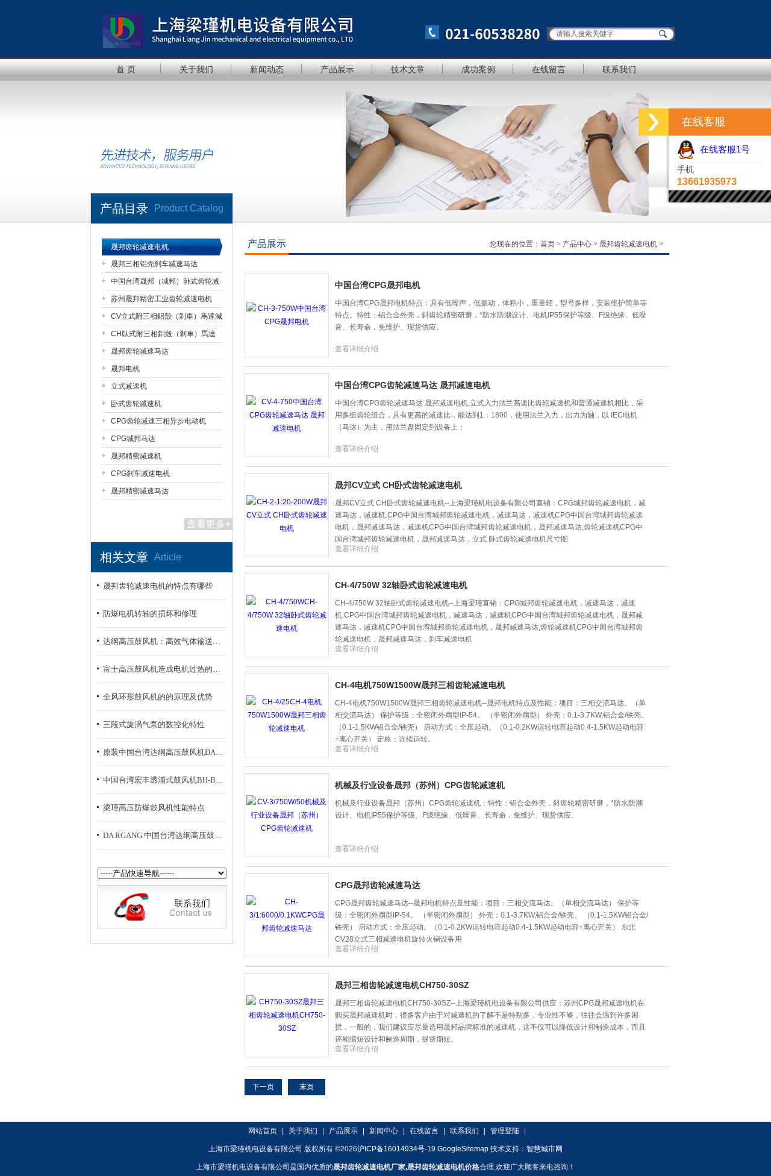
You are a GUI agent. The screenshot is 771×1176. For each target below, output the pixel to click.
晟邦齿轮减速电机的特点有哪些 (158, 585)
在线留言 (549, 69)
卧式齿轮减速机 (136, 403)
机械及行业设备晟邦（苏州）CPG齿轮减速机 (420, 785)
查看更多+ (209, 524)
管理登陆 (504, 1131)
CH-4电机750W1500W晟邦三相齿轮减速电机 (420, 685)
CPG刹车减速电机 (140, 473)
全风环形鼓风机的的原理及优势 (158, 696)
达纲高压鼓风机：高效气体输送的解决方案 (163, 641)
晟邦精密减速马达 (140, 491)
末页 (306, 1087)
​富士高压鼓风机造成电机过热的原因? (163, 669)
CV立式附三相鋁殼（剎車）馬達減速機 (166, 318)
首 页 (126, 69)
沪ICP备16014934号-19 (396, 1149)
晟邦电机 (125, 368)
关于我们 (196, 69)
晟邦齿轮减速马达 (140, 351)
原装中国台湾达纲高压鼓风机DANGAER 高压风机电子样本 (163, 752)
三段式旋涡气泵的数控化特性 (154, 724)
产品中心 (578, 244)
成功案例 (478, 69)
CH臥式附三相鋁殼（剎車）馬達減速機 (163, 336)
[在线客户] (653, 122)
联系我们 (619, 69)
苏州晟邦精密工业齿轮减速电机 (161, 299)
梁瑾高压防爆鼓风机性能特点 (154, 807)
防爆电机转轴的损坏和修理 (150, 613)
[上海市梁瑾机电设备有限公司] (316, 28)
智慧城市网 (544, 1149)
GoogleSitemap (463, 1149)
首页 (548, 244)
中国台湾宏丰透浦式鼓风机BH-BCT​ (163, 779)
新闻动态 (267, 69)
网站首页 (262, 1131)
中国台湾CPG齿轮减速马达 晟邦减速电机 (412, 385)
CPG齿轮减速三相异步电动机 (158, 421)
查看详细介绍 (356, 349)
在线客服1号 (722, 149)
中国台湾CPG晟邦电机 (377, 285)
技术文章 (408, 69)
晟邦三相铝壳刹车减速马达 (154, 264)
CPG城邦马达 (133, 438)
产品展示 (337, 69)
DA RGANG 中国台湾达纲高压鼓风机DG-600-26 (163, 835)
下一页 (263, 1087)
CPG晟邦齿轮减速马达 (377, 885)
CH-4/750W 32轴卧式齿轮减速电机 (401, 585)
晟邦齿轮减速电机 (140, 247)
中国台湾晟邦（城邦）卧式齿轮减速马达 (165, 283)
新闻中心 (383, 1131)
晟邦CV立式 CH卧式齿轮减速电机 (398, 485)
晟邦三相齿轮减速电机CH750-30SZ (402, 985)
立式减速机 (129, 386)
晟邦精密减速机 (136, 456)
